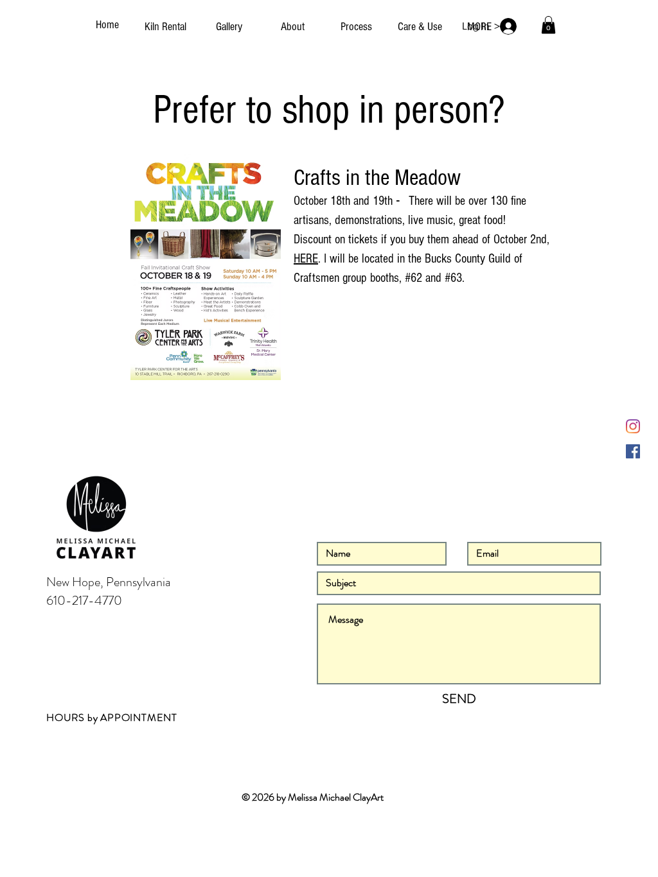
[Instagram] (633, 426)
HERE (306, 259)
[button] (548, 24)
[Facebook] (633, 451)
